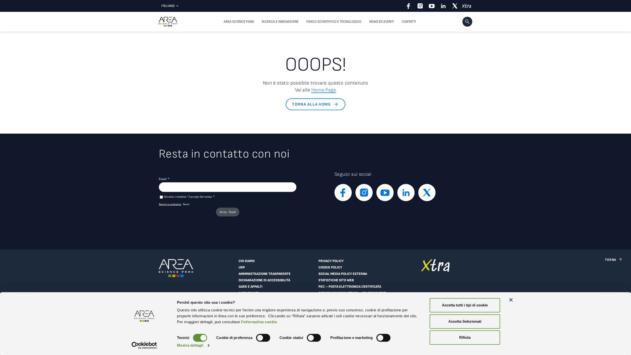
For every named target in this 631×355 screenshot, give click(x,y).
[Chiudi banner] (511, 300)
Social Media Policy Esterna (342, 274)
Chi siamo (247, 261)
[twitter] (454, 6)
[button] (467, 22)
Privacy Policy (331, 261)
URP (242, 267)
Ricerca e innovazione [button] (280, 21)
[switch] (263, 338)
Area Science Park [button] (239, 21)
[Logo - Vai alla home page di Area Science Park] (168, 22)
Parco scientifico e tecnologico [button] (333, 21)
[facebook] (408, 6)
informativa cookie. (260, 322)
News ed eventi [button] (381, 21)
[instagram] (420, 6)
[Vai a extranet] (435, 281)
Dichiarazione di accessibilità (264, 280)
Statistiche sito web (336, 280)
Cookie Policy (330, 267)
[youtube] (431, 6)
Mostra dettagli (190, 345)
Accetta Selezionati (464, 321)
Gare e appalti (251, 287)
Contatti (409, 21)
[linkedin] (443, 6)
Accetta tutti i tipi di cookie (465, 305)
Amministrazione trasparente (265, 274)
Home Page (323, 90)
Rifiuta (465, 337)
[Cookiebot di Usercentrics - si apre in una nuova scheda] (144, 345)
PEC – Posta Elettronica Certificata (349, 287)
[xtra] (466, 6)
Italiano (168, 6)
